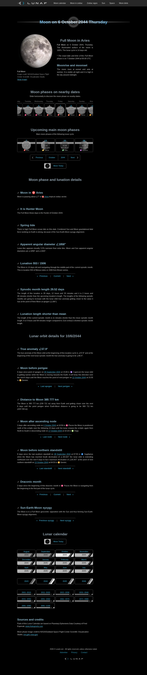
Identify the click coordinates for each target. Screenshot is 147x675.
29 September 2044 (52, 372)
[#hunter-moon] (18, 208)
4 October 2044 (49, 425)
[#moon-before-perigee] (18, 368)
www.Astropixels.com (34, 626)
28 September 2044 (62, 454)
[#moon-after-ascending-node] (18, 421)
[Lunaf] (33, 3)
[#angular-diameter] (18, 244)
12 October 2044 (79, 378)
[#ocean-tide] (18, 225)
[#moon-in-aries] (18, 192)
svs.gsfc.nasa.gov (30, 635)
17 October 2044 (55, 431)
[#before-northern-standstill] (18, 450)
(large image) (22, 79)
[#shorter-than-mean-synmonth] (18, 313)
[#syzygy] (18, 507)
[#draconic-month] (18, 481)
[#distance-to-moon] (18, 399)
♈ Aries (45, 197)
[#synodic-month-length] (18, 289)
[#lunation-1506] (18, 263)
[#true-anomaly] (18, 349)
